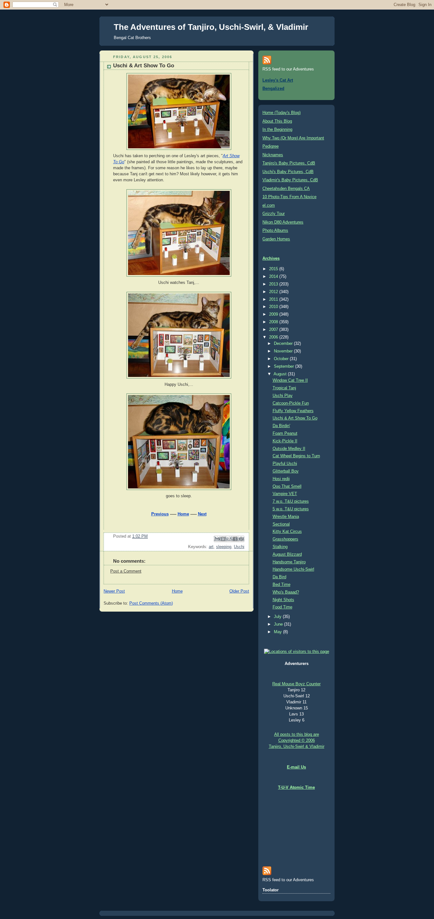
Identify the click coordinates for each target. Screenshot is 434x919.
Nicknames (272, 155)
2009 (274, 314)
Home (183, 514)
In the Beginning (277, 129)
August (281, 374)
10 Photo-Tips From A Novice (289, 197)
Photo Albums (275, 230)
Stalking (280, 547)
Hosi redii (281, 479)
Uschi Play (283, 395)
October (282, 359)
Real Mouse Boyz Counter (296, 684)
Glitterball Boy (286, 471)
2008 (274, 322)
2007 (274, 329)
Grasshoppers (285, 539)
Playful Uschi (285, 463)
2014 (274, 276)
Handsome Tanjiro (289, 562)
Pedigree (270, 146)
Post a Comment (125, 571)
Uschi (239, 547)
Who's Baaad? (286, 592)
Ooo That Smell (287, 486)
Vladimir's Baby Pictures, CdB (290, 180)
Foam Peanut (285, 433)
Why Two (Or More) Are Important (293, 138)
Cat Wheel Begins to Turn (296, 456)
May (278, 632)
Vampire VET (285, 494)
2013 (274, 284)
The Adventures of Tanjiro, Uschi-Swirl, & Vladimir (211, 27)
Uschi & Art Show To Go (295, 418)
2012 (274, 292)
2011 (274, 299)
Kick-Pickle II (285, 441)
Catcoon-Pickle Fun (291, 403)
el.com (268, 205)
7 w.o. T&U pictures (291, 501)
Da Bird (279, 577)
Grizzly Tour (273, 213)
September (284, 366)
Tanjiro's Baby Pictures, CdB (288, 163)
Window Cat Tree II (290, 380)
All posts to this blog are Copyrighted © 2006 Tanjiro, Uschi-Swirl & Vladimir (296, 740)
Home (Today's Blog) (281, 113)
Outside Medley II (289, 448)
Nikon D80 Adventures (282, 222)
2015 (274, 269)
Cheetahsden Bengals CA (286, 188)
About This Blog (277, 121)
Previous (160, 514)
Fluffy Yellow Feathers (293, 411)
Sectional (281, 524)
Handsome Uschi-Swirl (293, 569)
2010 (274, 307)
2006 (274, 337)
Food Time (282, 607)
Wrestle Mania (286, 516)
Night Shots (283, 600)
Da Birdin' (281, 426)
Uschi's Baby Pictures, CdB (288, 172)
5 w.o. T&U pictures (291, 509)
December (284, 343)
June (279, 624)
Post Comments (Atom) (151, 603)
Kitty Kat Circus (287, 531)
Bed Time (281, 584)
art (211, 547)
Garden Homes (276, 239)
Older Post (239, 591)
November (284, 351)
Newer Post (114, 591)
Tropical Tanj (284, 388)
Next (202, 514)
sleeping (223, 547)
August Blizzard (287, 554)
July (278, 616)
